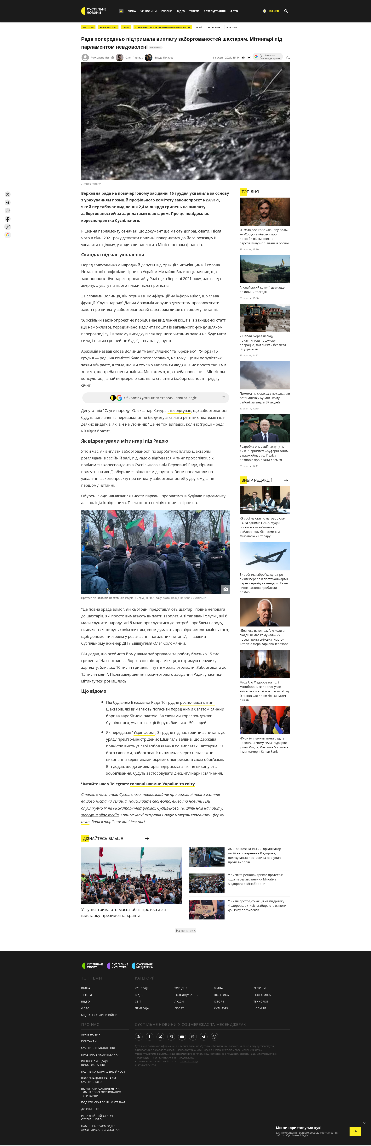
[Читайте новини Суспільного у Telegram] (204, 1037)
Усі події (142, 988)
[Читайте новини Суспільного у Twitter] (160, 1037)
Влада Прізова (164, 57)
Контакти (89, 1041)
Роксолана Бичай (102, 57)
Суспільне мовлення (98, 1048)
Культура (221, 1008)
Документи (90, 1109)
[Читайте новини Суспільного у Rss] (139, 1037)
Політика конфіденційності (103, 1071)
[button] (7, 194)
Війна (132, 11)
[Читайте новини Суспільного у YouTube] (182, 1037)
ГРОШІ (126, 27)
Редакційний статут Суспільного (97, 1117)
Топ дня (180, 988)
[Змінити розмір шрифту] (288, 57)
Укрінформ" (144, 732)
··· (249, 11)
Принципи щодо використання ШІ (95, 1063)
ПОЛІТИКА (231, 27)
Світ (138, 1001)
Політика (221, 995)
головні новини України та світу (162, 783)
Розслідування (215, 11)
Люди (179, 1001)
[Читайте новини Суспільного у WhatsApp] (214, 1037)
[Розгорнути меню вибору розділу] (121, 11)
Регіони (166, 11)
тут (85, 821)
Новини (260, 1008)
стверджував (179, 410)
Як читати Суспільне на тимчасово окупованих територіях (101, 1092)
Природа (142, 1008)
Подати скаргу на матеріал (103, 1102)
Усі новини (148, 11)
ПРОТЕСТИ (88, 27)
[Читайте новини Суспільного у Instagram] (171, 1037)
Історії (219, 1001)
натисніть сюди (189, 1061)
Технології (262, 1001)
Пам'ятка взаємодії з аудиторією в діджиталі (101, 1128)
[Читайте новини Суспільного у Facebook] (149, 1037)
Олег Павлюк (134, 57)
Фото (234, 11)
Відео (181, 11)
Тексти (194, 11)
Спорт (179, 1008)
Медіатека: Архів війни (99, 1015)
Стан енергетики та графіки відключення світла (162, 27)
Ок (355, 1131)
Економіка (262, 995)
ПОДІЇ (199, 27)
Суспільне (187, 1057)
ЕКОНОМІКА (214, 27)
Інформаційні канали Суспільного (98, 1080)
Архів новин (91, 1034)
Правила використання (100, 1054)
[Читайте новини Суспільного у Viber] (193, 1037)
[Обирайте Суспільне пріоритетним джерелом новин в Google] (7, 235)
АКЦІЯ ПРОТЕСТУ (108, 27)
